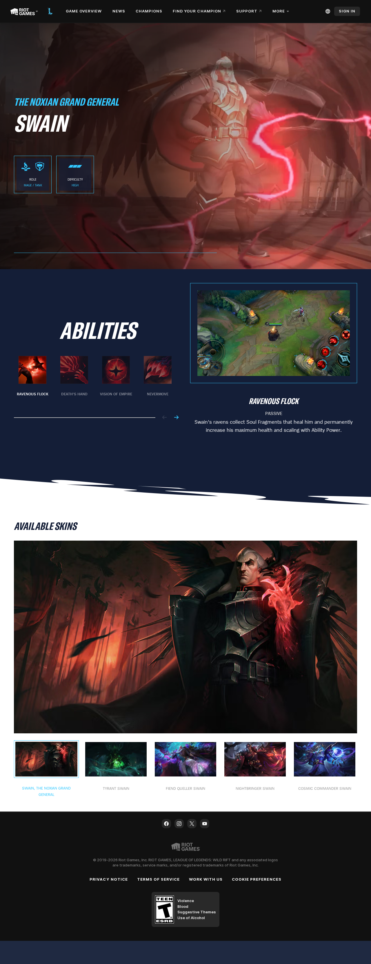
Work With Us (205, 879)
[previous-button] (164, 418)
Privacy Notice (109, 879)
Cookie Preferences (256, 879)
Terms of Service (158, 879)
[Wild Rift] (50, 11)
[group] (95, 380)
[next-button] (176, 418)
